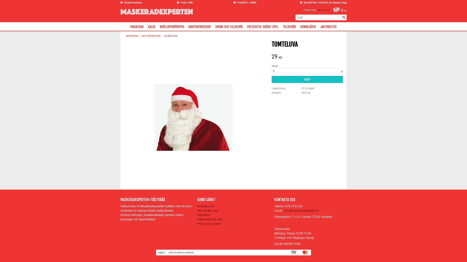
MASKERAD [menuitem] (137, 27)
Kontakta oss (205, 206)
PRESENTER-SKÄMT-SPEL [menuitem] (262, 27)
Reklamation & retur (210, 219)
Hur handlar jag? (208, 211)
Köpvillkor (203, 215)
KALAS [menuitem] (151, 27)
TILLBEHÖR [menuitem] (289, 27)
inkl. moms (323, 10)
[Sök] (344, 17)
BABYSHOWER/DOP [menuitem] (199, 27)
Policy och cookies (209, 224)
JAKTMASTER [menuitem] (328, 27)
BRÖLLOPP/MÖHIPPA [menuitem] (172, 27)
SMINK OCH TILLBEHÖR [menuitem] (229, 27)
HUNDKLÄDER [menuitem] (308, 27)
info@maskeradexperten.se (301, 211)
